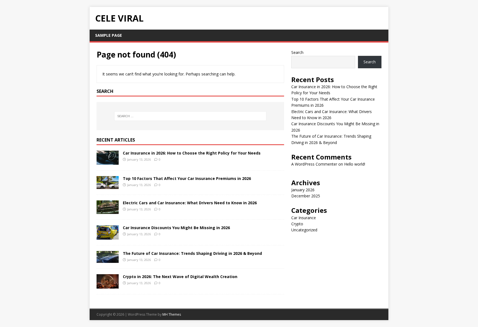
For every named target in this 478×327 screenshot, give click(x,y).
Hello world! (354, 164)
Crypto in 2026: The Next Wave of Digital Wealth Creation (180, 276)
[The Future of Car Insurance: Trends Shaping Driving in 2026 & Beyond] (108, 259)
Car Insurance (303, 217)
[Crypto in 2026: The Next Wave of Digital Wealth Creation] (108, 285)
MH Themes (171, 314)
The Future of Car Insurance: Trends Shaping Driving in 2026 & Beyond (192, 253)
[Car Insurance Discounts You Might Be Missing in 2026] (108, 236)
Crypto (297, 223)
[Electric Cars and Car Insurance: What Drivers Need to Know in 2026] (108, 210)
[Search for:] (190, 116)
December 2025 (305, 195)
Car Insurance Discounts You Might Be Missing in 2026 (176, 227)
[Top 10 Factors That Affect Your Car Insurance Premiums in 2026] (108, 185)
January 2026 (303, 189)
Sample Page (108, 35)
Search (297, 52)
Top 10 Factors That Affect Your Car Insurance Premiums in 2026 (187, 178)
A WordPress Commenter (314, 164)
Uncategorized (304, 229)
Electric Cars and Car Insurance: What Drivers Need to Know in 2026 (190, 202)
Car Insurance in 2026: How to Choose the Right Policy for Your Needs (192, 153)
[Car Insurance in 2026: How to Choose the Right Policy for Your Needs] (108, 161)
